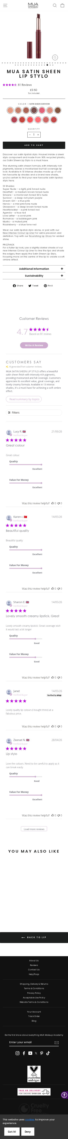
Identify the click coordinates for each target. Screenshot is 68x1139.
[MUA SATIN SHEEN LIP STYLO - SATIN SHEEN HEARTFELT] (9, 906)
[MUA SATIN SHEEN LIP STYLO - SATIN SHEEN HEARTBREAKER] (9, 909)
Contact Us (34, 969)
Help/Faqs (34, 974)
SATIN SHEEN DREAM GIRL (42, 110)
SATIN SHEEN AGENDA (22, 119)
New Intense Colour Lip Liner (19, 233)
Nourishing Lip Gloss (40, 236)
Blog (34, 1021)
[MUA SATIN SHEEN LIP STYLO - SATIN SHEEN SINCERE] (13, 906)
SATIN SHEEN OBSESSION (57, 110)
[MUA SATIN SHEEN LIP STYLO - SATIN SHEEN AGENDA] (13, 909)
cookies (29, 1119)
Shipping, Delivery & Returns (34, 984)
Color (34, 104)
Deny (28, 1131)
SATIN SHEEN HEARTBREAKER (14, 119)
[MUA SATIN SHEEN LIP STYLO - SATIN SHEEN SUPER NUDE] (5, 906)
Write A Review (34, 345)
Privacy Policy (34, 993)
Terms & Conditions (34, 988)
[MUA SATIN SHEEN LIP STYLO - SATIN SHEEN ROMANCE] (20, 909)
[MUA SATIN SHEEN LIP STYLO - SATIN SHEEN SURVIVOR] (16, 906)
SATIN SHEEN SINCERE (26, 110)
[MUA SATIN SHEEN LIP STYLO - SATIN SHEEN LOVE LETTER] (16, 909)
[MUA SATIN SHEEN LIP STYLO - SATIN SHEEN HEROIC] (24, 906)
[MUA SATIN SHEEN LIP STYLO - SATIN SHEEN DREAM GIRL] (20, 906)
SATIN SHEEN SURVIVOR (34, 110)
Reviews (34, 965)
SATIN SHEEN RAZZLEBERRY (54, 119)
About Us (34, 960)
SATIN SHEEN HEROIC (50, 110)
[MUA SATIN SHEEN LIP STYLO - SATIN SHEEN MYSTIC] (24, 909)
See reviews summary (19, 897)
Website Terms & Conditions (34, 1002)
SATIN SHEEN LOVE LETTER (30, 119)
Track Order (34, 1016)
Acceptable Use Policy (34, 997)
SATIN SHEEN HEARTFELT (18, 110)
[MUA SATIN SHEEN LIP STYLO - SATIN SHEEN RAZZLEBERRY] (14, 912)
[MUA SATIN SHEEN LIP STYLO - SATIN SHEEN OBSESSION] (5, 909)
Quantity (34, 129)
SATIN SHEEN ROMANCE (38, 119)
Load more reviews (34, 829)
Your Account (34, 1012)
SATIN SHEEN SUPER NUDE (10, 110)
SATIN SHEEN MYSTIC (46, 119)
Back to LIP (36, 937)
